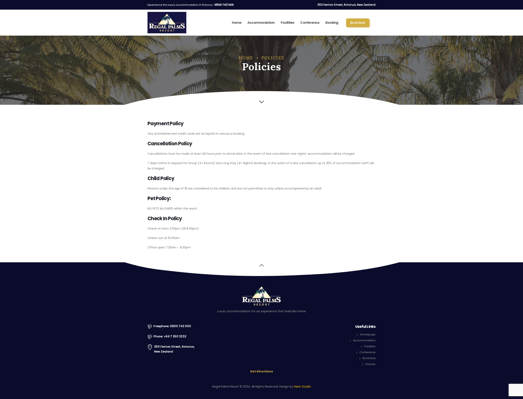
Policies (370, 364)
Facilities (287, 22)
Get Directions (261, 371)
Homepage (367, 334)
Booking (331, 22)
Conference (309, 22)
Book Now (357, 23)
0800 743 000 (224, 5)
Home (236, 22)
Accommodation (261, 22)
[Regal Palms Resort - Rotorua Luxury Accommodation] (167, 22)
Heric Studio (302, 386)
